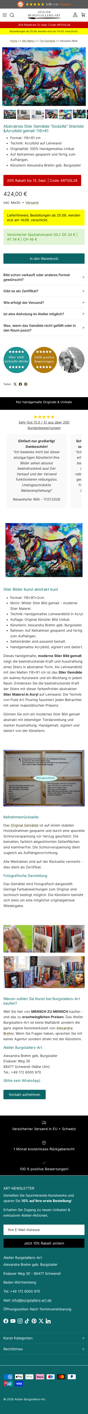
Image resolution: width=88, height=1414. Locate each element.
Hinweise (65, 4)
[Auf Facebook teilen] (20, 384)
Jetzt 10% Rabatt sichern (44, 1243)
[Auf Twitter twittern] (15, 384)
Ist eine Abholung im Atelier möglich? (33, 314)
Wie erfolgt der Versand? (23, 302)
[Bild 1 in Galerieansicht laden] (44, 76)
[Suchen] (14, 15)
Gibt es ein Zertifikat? (20, 291)
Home (13, 40)
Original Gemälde (24, 825)
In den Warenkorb (44, 258)
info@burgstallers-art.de (31, 1300)
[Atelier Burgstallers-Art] (44, 15)
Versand (31, 202)
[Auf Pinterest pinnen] (25, 384)
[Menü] (4, 15)
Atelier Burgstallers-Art (30, 1399)
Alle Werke (28, 40)
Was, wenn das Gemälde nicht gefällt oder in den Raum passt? (39, 327)
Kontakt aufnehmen (24, 1094)
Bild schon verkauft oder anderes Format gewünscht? (36, 277)
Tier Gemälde (47, 40)
